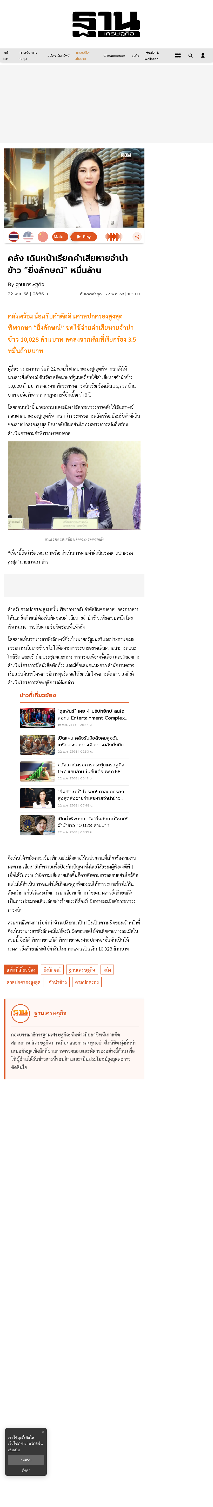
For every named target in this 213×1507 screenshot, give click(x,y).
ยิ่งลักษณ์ (52, 970)
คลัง (107, 970)
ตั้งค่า (26, 1470)
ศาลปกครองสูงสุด (24, 982)
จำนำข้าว (58, 982)
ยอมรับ (26, 1460)
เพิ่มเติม (14, 1449)
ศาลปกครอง (87, 982)
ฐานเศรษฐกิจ (82, 970)
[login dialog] (202, 55)
